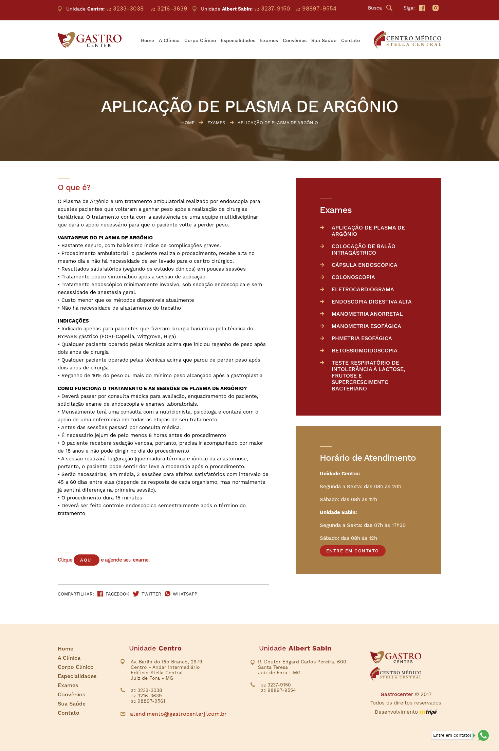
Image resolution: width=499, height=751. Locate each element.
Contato (350, 40)
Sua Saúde (323, 40)
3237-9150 (272, 8)
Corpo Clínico (200, 40)
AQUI (86, 560)
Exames (269, 40)
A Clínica (169, 40)
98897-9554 (315, 8)
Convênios (295, 40)
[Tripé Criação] (428, 712)
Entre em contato (352, 550)
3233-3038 (125, 8)
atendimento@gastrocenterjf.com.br (178, 714)
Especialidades (238, 40)
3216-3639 (168, 8)
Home (147, 40)
